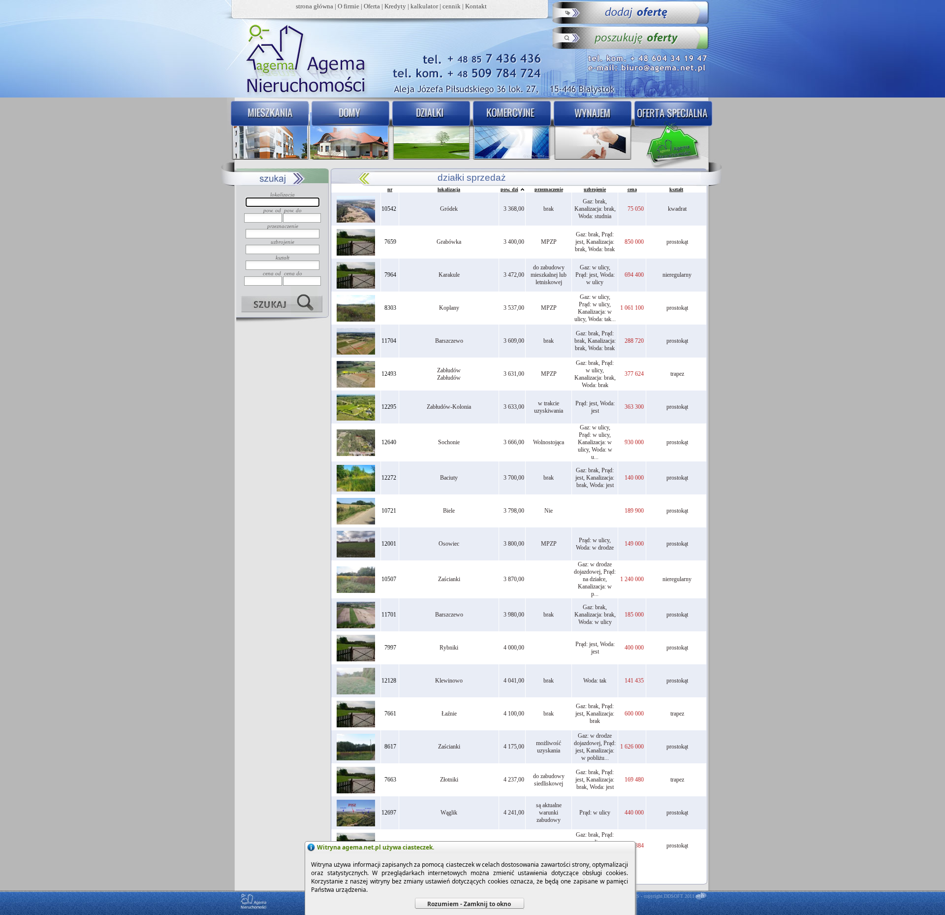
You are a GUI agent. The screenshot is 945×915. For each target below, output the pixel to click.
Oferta (372, 6)
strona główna (314, 6)
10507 (388, 579)
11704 (388, 340)
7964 (390, 274)
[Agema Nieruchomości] (301, 57)
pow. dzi (509, 189)
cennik (451, 6)
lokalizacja (449, 189)
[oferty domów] (349, 131)
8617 (390, 746)
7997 (390, 647)
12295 (388, 406)
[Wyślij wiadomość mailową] (649, 67)
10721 (388, 510)
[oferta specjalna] (675, 131)
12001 (388, 543)
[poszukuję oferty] (631, 37)
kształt (676, 189)
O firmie (348, 6)
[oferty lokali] (512, 131)
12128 (388, 680)
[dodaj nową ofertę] (631, 12)
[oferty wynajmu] (593, 131)
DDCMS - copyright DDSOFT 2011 (658, 896)
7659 (390, 241)
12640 (388, 442)
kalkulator (424, 6)
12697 (388, 812)
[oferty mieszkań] (268, 131)
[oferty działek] (430, 131)
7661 (390, 713)
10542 (388, 208)
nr (389, 189)
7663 (390, 779)
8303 (390, 307)
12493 (388, 373)
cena (632, 189)
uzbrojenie (595, 189)
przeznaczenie (549, 189)
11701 (388, 614)
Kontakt (476, 6)
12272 (388, 477)
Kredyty (395, 6)
